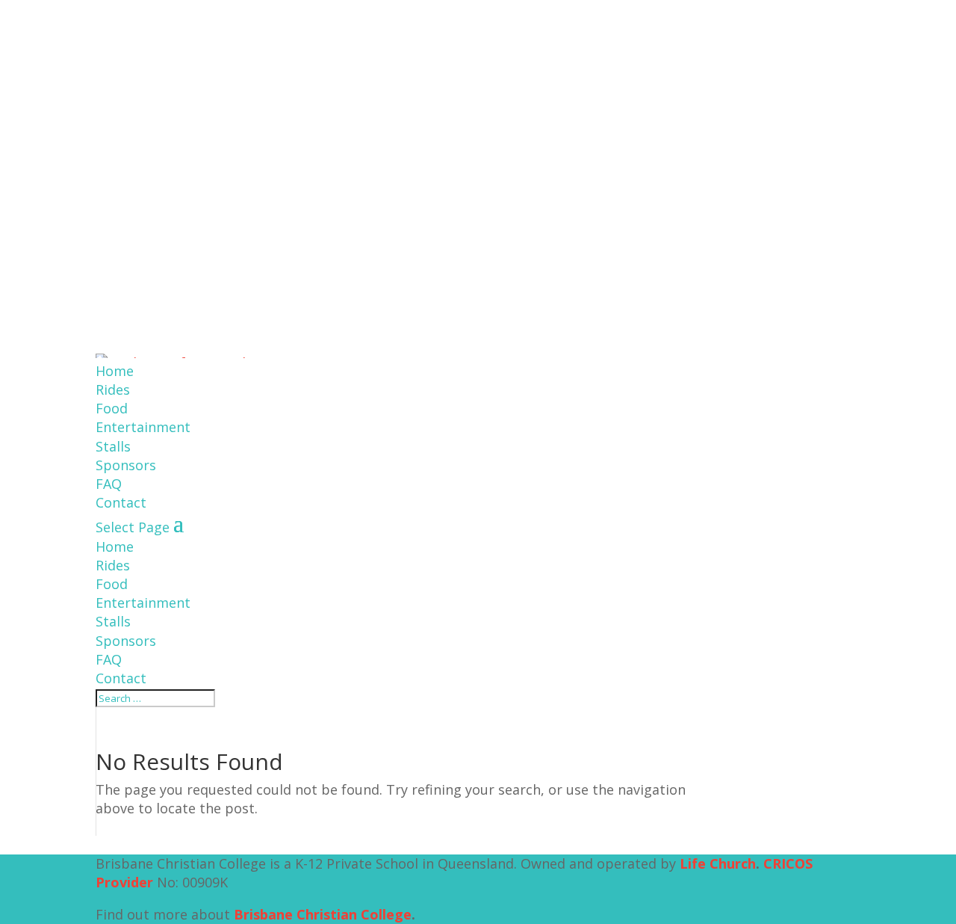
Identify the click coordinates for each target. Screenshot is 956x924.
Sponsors (126, 465)
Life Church (718, 863)
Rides (113, 389)
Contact (121, 502)
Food (112, 408)
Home (115, 371)
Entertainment (143, 427)
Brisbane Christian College (323, 914)
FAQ (109, 484)
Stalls (113, 446)
